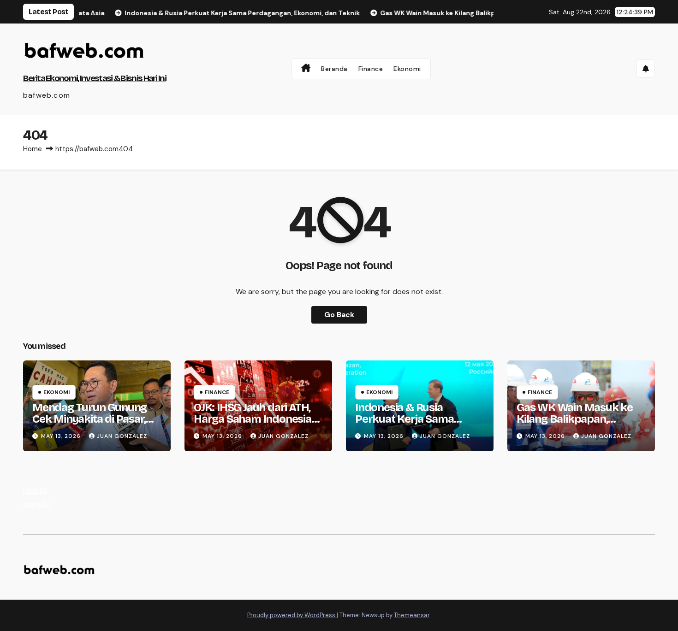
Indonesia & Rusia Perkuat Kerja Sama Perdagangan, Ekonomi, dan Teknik (413, 424)
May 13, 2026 (62, 436)
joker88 (35, 490)
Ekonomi (407, 69)
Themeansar (411, 615)
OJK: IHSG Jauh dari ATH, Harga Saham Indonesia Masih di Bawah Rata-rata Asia (257, 424)
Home (32, 148)
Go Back (339, 314)
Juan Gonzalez (122, 436)
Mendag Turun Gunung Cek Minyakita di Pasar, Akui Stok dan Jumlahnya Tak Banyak (94, 424)
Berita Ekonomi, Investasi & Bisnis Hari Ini (94, 78)
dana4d (36, 504)
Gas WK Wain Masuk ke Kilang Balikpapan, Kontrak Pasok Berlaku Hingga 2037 (575, 424)
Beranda (334, 69)
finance (217, 392)
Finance (370, 69)
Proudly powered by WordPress (292, 615)
